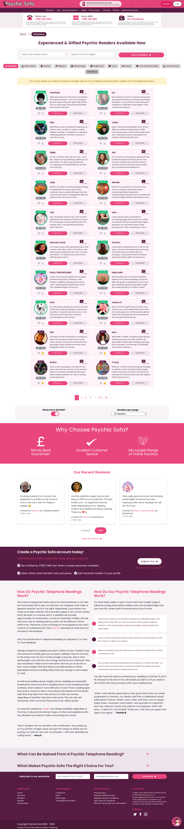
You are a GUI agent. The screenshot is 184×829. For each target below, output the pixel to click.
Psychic (46, 66)
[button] (92, 754)
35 (100, 397)
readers (46, 708)
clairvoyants (142, 622)
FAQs (58, 795)
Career (127, 66)
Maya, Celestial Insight (144, 510)
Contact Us (60, 793)
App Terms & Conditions (104, 801)
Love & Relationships (148, 66)
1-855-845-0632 (43, 19)
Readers (21, 798)
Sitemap (54, 827)
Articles (116, 10)
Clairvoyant (29, 66)
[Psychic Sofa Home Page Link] (20, 4)
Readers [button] (49, 10)
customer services (139, 802)
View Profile (78, 113)
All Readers (39, 34)
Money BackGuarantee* (41, 452)
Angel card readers (132, 625)
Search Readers (140, 54)
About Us (21, 795)
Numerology (79, 66)
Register (166, 4)
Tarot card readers (115, 625)
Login (177, 4)
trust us (56, 628)
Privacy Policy (100, 793)
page (152, 619)
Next (100, 530)
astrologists (103, 628)
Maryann (35, 510)
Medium (62, 66)
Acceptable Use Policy (65, 801)
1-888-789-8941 (89, 19)
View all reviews (90, 538)
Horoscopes (22, 803)
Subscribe (148, 776)
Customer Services (129, 10)
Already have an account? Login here (150, 568)
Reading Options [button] (70, 10)
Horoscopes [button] (94, 10)
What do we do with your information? (110, 803)
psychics (102, 625)
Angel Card (98, 66)
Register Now (148, 561)
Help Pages (61, 798)
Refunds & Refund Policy (104, 795)
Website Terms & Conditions (106, 798)
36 (106, 397)
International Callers (39, 827)
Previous (85, 530)
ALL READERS (10, 66)
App (58, 10)
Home (23, 34)
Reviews (107, 10)
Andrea (86, 517)
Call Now (56, 113)
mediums (153, 622)
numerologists (148, 625)
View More (92, 72)
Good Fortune (172, 66)
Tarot (114, 66)
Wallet (83, 10)
